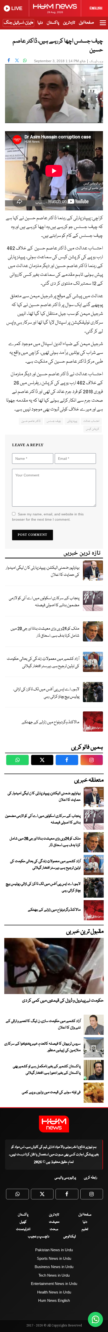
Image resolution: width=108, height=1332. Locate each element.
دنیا (40, 23)
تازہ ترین (69, 23)
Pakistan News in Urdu (54, 1250)
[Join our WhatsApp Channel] (95, 1319)
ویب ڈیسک (96, 61)
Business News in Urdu (54, 1267)
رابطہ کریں (90, 1178)
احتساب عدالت (91, 421)
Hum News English (54, 1300)
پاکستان (53, 23)
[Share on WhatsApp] (25, 60)
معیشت (54, 1222)
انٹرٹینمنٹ (23, 1229)
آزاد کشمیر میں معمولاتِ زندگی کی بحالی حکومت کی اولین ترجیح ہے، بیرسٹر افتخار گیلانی (43, 662)
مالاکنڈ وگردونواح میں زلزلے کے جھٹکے (50, 722)
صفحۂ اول (86, 23)
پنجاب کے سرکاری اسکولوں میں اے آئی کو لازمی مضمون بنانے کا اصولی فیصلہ (44, 602)
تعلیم (85, 1229)
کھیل (23, 1222)
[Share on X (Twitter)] (17, 60)
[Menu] (103, 25)
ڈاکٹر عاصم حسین (30, 421)
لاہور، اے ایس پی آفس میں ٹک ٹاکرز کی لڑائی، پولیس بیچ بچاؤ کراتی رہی (46, 693)
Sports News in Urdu (54, 1258)
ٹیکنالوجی (69, 1236)
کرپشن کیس (92, 429)
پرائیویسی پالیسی (65, 1178)
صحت (54, 1229)
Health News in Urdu (54, 1292)
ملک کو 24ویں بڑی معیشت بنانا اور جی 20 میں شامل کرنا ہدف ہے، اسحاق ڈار (45, 632)
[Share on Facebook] (9, 60)
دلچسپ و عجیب (38, 1236)
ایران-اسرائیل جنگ (17, 23)
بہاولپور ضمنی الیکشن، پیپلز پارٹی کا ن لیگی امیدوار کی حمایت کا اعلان (42, 571)
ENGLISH (96, 8)
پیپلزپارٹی (72, 421)
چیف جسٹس (54, 421)
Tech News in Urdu (54, 1275)
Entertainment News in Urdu (54, 1283)
